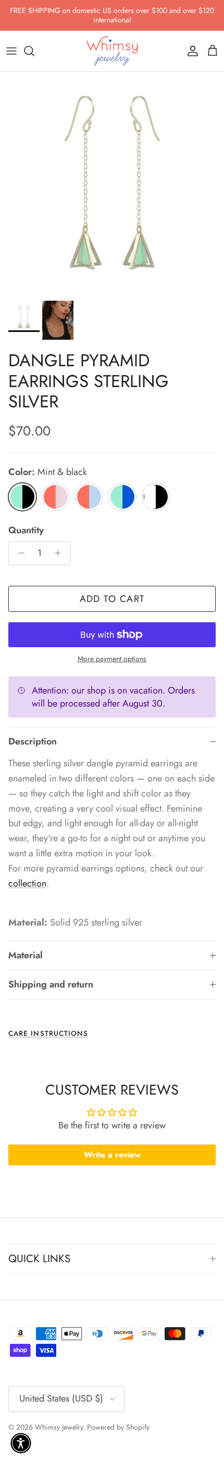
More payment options (112, 658)
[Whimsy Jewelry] (112, 51)
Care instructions (48, 1033)
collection (27, 883)
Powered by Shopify (118, 1427)
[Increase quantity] (60, 553)
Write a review (112, 1155)
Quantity (26, 530)
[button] (20, 1443)
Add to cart (112, 599)
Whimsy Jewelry (59, 1427)
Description (32, 741)
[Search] (34, 51)
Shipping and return (50, 984)
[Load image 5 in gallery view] (112, 184)
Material (25, 955)
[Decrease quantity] (18, 553)
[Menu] (11, 51)
